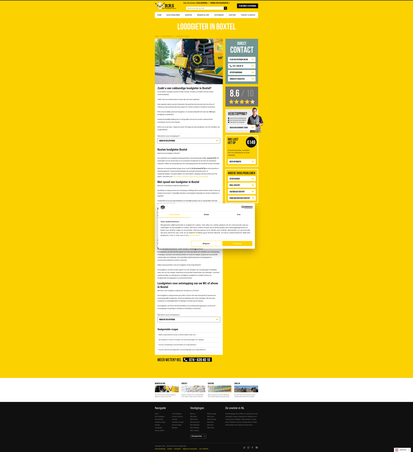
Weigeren (206, 243)
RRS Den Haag (211, 414)
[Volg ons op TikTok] (244, 447)
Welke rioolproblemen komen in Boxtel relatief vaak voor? (177, 335)
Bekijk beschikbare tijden (239, 127)
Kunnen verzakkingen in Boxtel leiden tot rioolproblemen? (177, 345)
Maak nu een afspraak (167, 140)
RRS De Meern (194, 430)
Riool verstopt (159, 419)
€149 (251, 142)
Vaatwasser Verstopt (237, 191)
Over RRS (232, 15)
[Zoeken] (225, 8)
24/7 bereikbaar (176, 414)
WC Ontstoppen (159, 416)
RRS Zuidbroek (194, 428)
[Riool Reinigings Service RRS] (165, 6)
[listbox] (402, 450)
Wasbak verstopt (160, 422)
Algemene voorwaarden (190, 449)
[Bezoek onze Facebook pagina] (252, 447)
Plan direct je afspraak (247, 6)
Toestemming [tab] (174, 214)
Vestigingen (219, 15)
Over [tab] (239, 214)
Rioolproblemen (173, 15)
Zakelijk (237, 383)
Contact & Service (248, 15)
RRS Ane (192, 414)
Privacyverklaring (160, 449)
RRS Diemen (194, 419)
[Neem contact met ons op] (256, 447)
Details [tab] (206, 214)
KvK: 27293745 (203, 449)
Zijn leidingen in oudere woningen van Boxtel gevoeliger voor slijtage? (181, 340)
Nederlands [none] (402, 450)
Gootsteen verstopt (177, 422)
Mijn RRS (174, 428)
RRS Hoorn (210, 425)
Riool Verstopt (235, 185)
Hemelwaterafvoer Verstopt (240, 198)
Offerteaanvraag (236, 72)
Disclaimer (177, 449)
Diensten (188, 15)
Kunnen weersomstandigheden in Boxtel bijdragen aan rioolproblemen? (182, 350)
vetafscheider (235, 178)
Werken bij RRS (203, 15)
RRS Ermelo (210, 428)
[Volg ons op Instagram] (248, 447)
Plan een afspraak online (239, 59)
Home (159, 15)
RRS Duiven (210, 416)
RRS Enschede (211, 419)
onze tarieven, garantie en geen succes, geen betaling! (190, 176)
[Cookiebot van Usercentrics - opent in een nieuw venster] (243, 207)
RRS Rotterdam (194, 425)
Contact (184, 383)
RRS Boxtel (193, 416)
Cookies (169, 449)
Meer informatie (235, 161)
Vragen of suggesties (237, 79)
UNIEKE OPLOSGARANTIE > (220, 3)
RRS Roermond (194, 422)
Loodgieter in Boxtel (183, 36)
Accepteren (237, 243)
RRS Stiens (210, 422)
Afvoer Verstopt (176, 425)
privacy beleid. (195, 235)
